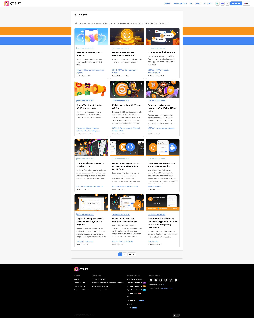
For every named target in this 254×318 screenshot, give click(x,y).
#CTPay (158, 70)
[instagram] (171, 280)
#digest (88, 128)
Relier (237, 3)
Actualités (208, 3)
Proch (131, 254)
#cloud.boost (88, 241)
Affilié (197, 3)
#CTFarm (79, 131)
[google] (217, 3)
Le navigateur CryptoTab (134, 279)
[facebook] (156, 280)
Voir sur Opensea (79, 286)
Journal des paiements (99, 290)
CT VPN (129, 304)
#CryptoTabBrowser (83, 70)
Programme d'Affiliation (81, 290)
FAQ (191, 3)
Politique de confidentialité (100, 286)
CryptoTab (134, 282)
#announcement (98, 70)
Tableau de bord (180, 3)
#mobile (151, 186)
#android (115, 186)
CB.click (129, 297)
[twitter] (227, 3)
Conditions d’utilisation (99, 279)
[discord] (222, 3)
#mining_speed (132, 186)
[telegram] (161, 280)
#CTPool (121, 70)
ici (163, 284)
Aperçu (167, 3)
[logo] (13, 3)
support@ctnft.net (166, 288)
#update (79, 73)
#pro (149, 241)
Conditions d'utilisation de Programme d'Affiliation (107, 282)
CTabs (129, 307)
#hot (121, 131)
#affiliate (129, 241)
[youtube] (176, 280)
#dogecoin (96, 131)
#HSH (114, 70)
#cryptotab (80, 128)
